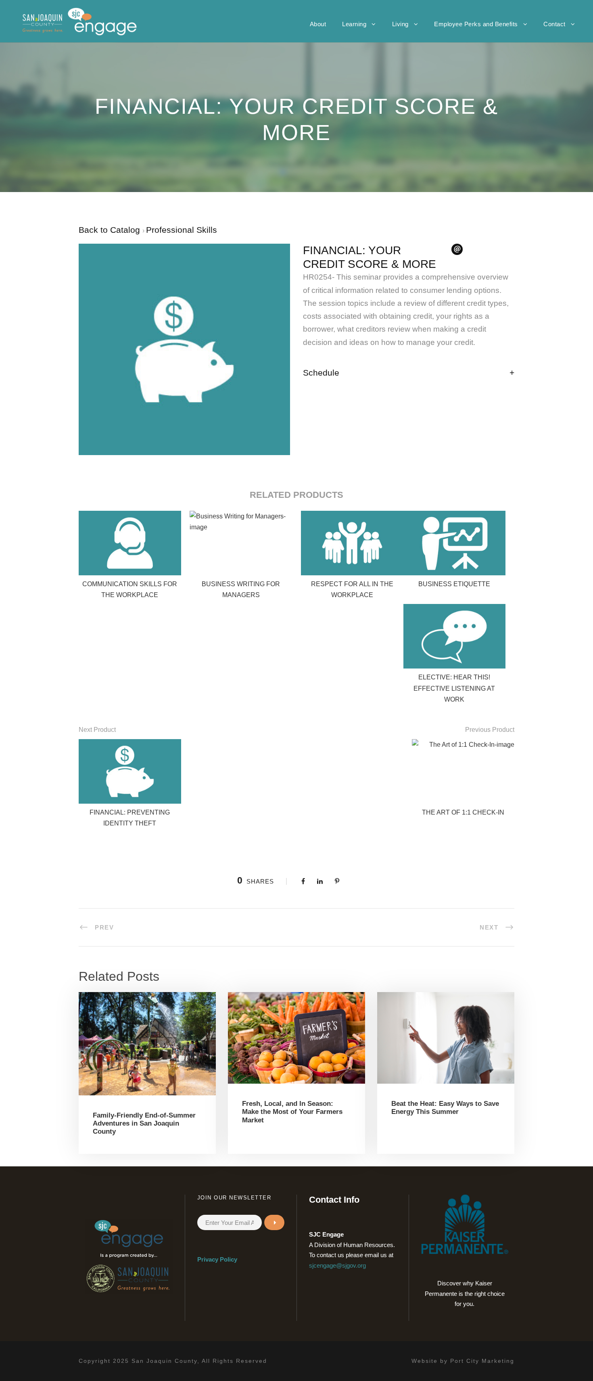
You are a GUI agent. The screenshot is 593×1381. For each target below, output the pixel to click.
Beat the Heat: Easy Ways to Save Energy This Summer (445, 1108)
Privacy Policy (217, 1259)
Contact (554, 24)
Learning (354, 24)
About (318, 24)
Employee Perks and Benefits (476, 24)
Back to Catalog (110, 229)
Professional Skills (181, 229)
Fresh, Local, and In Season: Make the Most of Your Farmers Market (292, 1112)
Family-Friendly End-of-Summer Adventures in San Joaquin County (144, 1123)
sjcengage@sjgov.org (337, 1265)
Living (400, 24)
